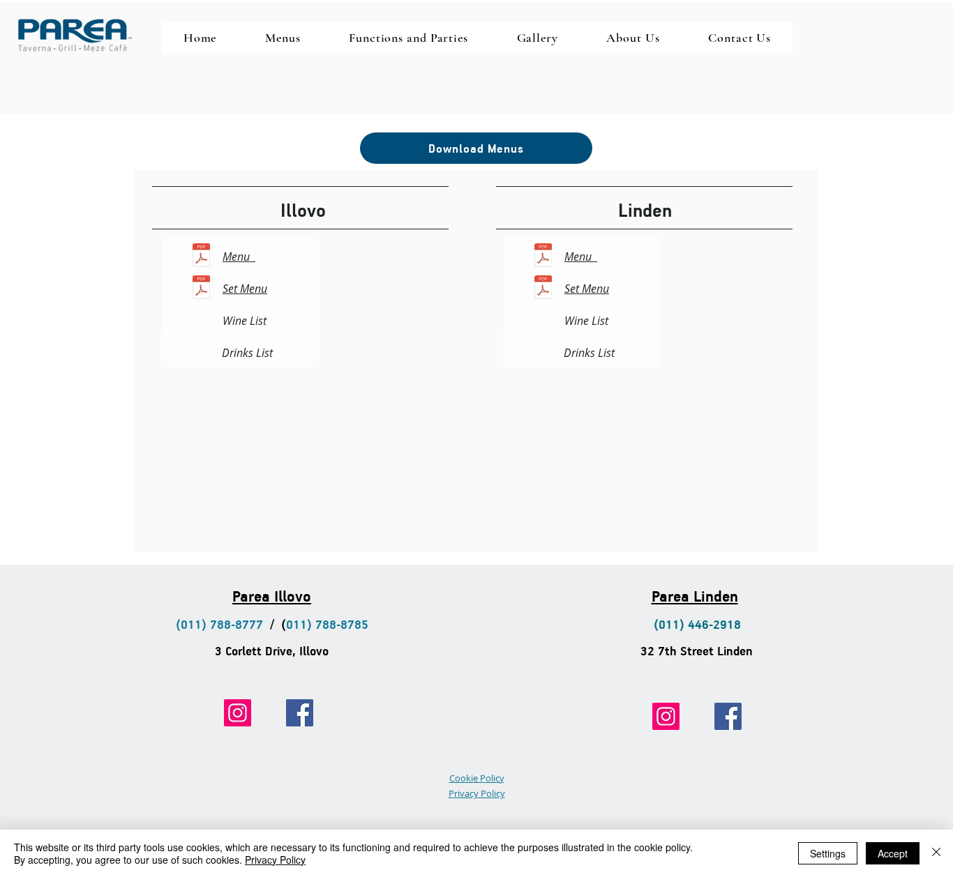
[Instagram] (237, 712)
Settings (828, 853)
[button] (282, 37)
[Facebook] (299, 712)
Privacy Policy (275, 860)
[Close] (936, 853)
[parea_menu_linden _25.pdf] (543, 256)
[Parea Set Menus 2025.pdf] (201, 289)
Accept (893, 853)
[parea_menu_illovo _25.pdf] (201, 256)
